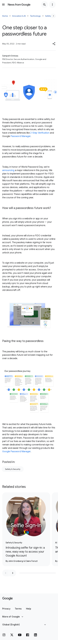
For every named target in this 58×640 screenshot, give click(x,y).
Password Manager (21, 136)
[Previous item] (5, 573)
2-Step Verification (39, 132)
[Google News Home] (19, 4)
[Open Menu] (3, 4)
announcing (8, 170)
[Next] (53, 16)
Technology (35, 16)
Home (5, 16)
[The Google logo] (7, 598)
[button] (54, 43)
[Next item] (12, 573)
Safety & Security (12, 469)
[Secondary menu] (52, 4)
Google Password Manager (16, 451)
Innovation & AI (19, 16)
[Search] (44, 4)
